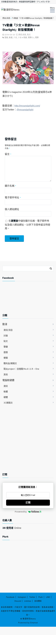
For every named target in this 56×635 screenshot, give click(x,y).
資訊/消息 (22, 35)
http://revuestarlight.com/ (27, 105)
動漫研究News (29, 619)
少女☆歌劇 (22, 37)
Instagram (22, 597)
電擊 (37, 37)
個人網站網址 (12, 209)
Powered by (21, 511)
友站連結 (38, 601)
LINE (48, 597)
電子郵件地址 (13, 197)
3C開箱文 (8, 402)
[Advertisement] (26, 299)
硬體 (6, 397)
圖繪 (6, 37)
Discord (17, 601)
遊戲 (6, 352)
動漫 (4, 324)
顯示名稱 (10, 185)
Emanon (34, 622)
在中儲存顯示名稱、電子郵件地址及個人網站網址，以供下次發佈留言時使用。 (27, 224)
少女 (15, 37)
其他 (6, 374)
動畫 (11, 37)
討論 (6, 335)
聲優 (6, 346)
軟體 (6, 391)
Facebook (10, 597)
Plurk (40, 597)
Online (11, 527)
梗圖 (6, 357)
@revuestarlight (25, 109)
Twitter (32, 597)
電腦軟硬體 (8, 380)
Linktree (27, 601)
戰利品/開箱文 (10, 363)
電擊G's (31, 37)
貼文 (29, 35)
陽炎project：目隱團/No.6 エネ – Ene (21, 369)
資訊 (6, 386)
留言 (8, 154)
